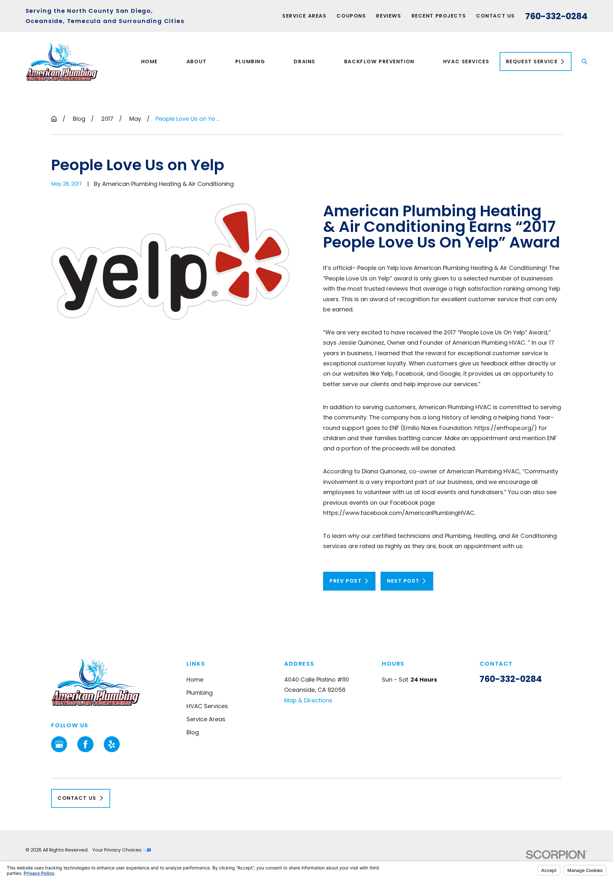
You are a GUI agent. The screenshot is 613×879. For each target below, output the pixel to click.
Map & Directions (308, 700)
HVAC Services (207, 706)
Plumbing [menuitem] (250, 61)
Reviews (388, 15)
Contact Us (495, 15)
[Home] (62, 61)
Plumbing (199, 693)
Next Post (403, 581)
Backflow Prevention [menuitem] (379, 61)
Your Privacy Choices (117, 849)
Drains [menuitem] (304, 61)
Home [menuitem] (149, 61)
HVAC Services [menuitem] (466, 61)
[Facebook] (85, 744)
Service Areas (304, 15)
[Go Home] (54, 119)
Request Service (532, 61)
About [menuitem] (196, 61)
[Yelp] (112, 744)
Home (194, 680)
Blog (192, 732)
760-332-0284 (556, 16)
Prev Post (345, 581)
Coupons (351, 15)
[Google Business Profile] (59, 744)
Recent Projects (439, 15)
